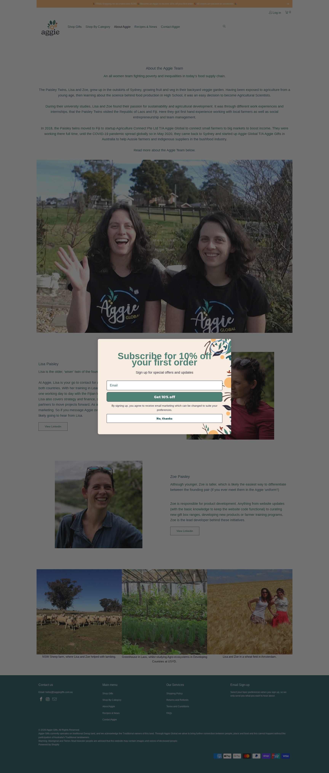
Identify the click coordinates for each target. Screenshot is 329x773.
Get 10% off (164, 397)
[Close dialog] (220, 347)
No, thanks (164, 418)
